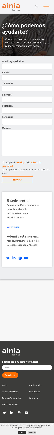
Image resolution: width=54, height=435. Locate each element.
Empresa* (7, 94)
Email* (5, 72)
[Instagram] (20, 258)
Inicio (4, 385)
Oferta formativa (10, 391)
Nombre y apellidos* (13, 61)
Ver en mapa (13, 227)
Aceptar (22, 432)
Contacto (33, 398)
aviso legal (20, 162)
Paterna (24, 213)
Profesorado (35, 385)
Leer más (32, 432)
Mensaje (6, 128)
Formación (7, 117)
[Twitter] (8, 258)
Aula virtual (34, 391)
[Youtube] (26, 258)
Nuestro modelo (10, 404)
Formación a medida (11, 398)
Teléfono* (7, 83)
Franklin (23, 209)
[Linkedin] (14, 258)
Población (7, 106)
